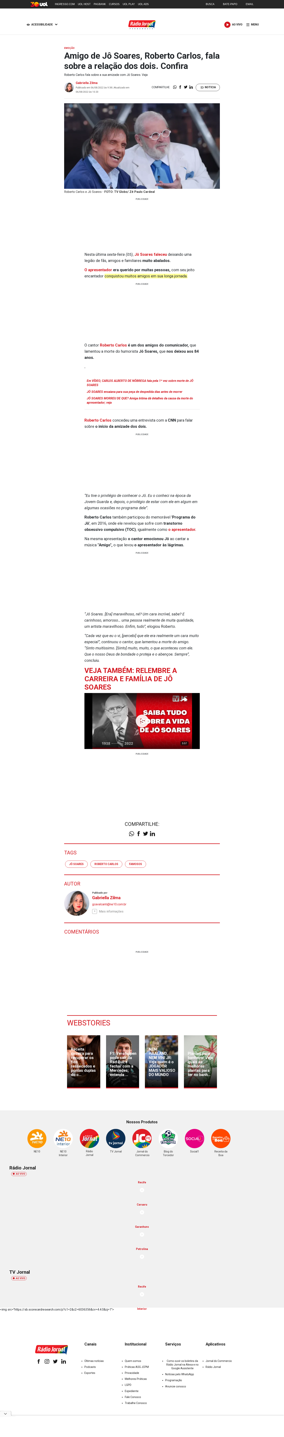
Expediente (132, 1391)
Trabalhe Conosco (136, 1403)
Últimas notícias (94, 1360)
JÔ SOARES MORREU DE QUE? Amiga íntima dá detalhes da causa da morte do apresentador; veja (140, 400)
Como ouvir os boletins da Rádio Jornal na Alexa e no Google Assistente (182, 1364)
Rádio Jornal (213, 1366)
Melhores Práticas (136, 1378)
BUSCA (210, 4)
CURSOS (114, 4)
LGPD (128, 1384)
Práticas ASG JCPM (137, 1366)
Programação (173, 1380)
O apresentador (98, 270)
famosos (135, 864)
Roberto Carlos (113, 345)
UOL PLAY (129, 4)
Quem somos (133, 1360)
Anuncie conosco (175, 1386)
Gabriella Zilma (87, 83)
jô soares (76, 864)
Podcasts (90, 1366)
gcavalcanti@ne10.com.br (109, 904)
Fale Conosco (133, 1397)
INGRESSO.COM (65, 4)
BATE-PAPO (230, 4)
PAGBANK (100, 4)
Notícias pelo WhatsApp (179, 1374)
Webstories (88, 1023)
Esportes (89, 1372)
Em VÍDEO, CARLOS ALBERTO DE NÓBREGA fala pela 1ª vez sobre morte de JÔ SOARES (140, 383)
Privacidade (132, 1372)
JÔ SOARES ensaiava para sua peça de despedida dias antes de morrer (134, 392)
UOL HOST (84, 4)
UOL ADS (143, 4)
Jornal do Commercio (219, 1360)
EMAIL (249, 4)
